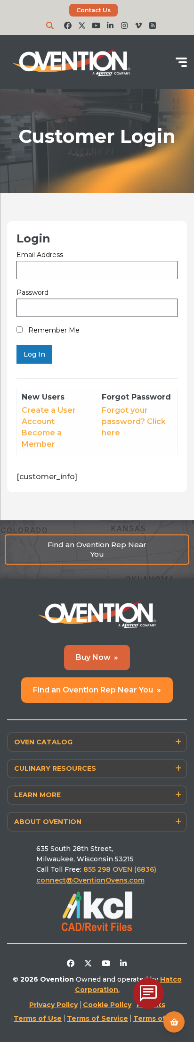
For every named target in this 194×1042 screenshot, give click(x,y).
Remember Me (53, 330)
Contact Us (93, 10)
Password (32, 292)
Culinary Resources (55, 768)
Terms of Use (38, 1018)
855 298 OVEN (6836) (120, 869)
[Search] (50, 26)
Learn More (37, 795)
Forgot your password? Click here (134, 421)
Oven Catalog (43, 742)
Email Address (39, 254)
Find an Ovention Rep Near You (97, 549)
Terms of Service (97, 1018)
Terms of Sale (158, 1018)
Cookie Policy (107, 1004)
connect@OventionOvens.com (90, 880)
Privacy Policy (53, 1004)
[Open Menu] (181, 62)
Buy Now (97, 657)
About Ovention (47, 821)
